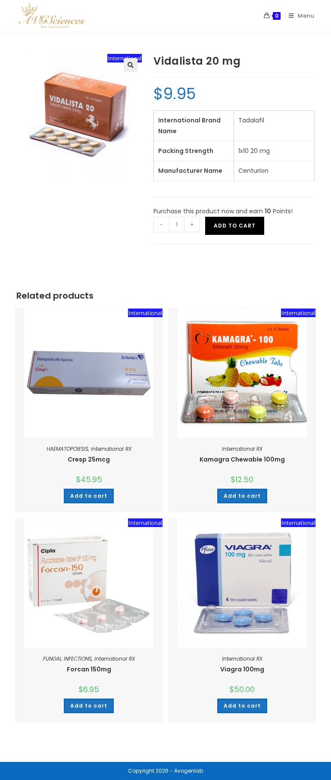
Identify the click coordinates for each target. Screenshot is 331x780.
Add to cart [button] (88, 495)
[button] (130, 65)
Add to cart (235, 225)
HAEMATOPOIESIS (67, 448)
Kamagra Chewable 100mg (242, 459)
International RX (111, 448)
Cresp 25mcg (89, 459)
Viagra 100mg (242, 669)
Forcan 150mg (89, 669)
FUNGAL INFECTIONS (67, 658)
